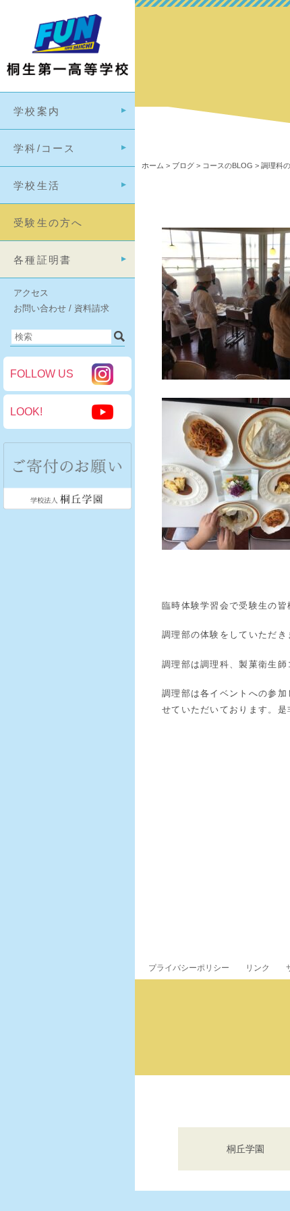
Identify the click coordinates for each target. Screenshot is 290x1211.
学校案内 (36, 111)
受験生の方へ (48, 222)
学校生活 (36, 185)
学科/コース (44, 148)
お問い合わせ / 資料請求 (61, 308)
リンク (257, 968)
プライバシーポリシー (188, 968)
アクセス (31, 292)
